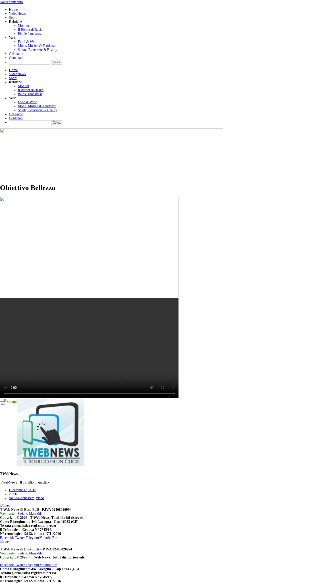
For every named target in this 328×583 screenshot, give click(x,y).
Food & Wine (27, 41)
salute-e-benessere (21, 498)
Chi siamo (16, 54)
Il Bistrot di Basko (31, 29)
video (40, 498)
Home (13, 9)
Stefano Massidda (29, 513)
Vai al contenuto (11, 2)
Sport (13, 17)
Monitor (23, 25)
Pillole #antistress (30, 33)
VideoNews (17, 13)
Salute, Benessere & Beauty (37, 50)
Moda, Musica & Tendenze (37, 46)
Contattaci (16, 58)
